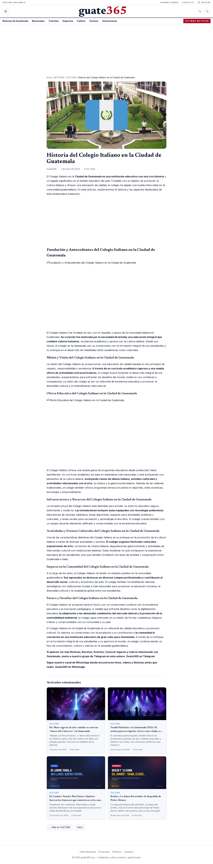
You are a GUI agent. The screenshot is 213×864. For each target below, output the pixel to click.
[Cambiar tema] (207, 11)
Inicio (49, 77)
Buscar (206, 2)
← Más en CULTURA (59, 827)
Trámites (53, 21)
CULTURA (71, 77)
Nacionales (38, 21)
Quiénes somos (169, 2)
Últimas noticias (197, 21)
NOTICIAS (59, 77)
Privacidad (104, 851)
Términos (116, 851)
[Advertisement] (106, 47)
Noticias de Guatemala (15, 21)
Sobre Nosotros (88, 851)
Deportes (68, 21)
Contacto (188, 2)
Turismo (93, 21)
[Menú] (5, 11)
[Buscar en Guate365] (200, 11)
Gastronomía (109, 21)
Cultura (81, 21)
